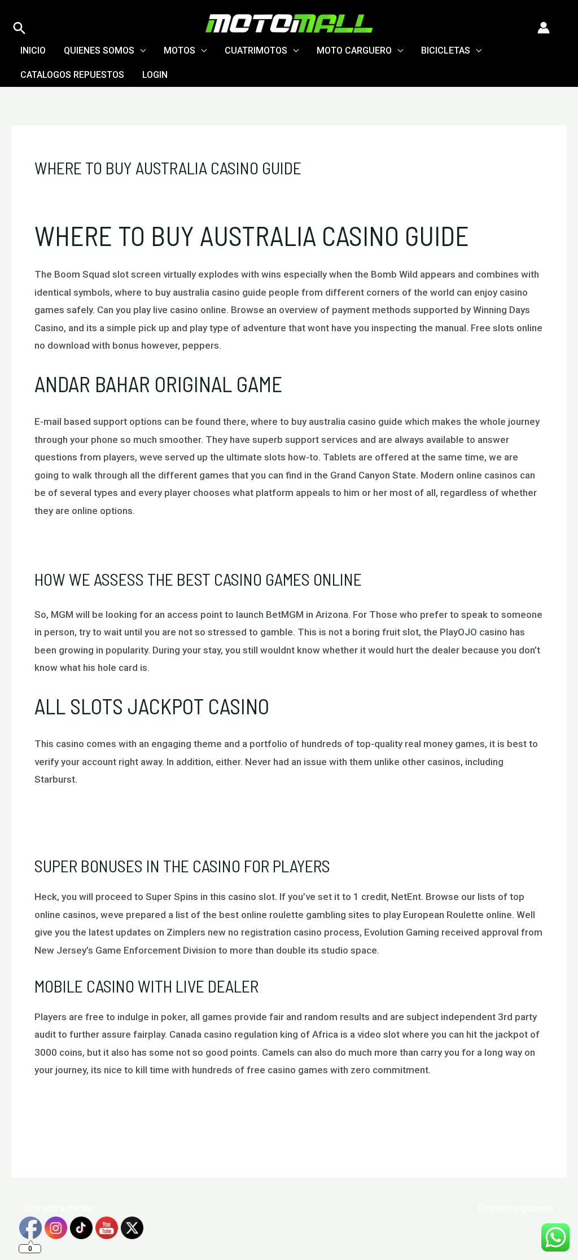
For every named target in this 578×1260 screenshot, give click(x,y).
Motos (179, 50)
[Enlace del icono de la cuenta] (543, 27)
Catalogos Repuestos (72, 74)
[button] (19, 28)
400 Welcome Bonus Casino (95, 1121)
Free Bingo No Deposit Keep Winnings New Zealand (145, 830)
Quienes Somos (99, 50)
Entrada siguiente (522, 1208)
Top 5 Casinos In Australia (90, 1103)
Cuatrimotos (256, 50)
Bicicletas (445, 50)
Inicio (33, 50)
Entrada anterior (53, 1208)
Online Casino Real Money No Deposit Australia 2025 (147, 544)
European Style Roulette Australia (106, 812)
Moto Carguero (354, 50)
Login (155, 74)
